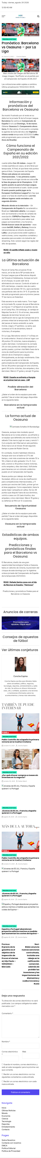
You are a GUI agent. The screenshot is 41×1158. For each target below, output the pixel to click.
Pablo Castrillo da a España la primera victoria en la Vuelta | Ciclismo (20, 740)
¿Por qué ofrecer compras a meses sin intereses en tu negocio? (20, 776)
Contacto (6, 1129)
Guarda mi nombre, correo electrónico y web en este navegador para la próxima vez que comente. (20, 1067)
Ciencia (5, 1118)
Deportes (6, 1124)
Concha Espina (21, 56)
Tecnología (6, 1121)
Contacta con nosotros (11, 1143)
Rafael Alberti (22, 781)
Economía (6, 1116)
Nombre (6, 1041)
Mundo (5, 1113)
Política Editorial (8, 1148)
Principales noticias (9, 39)
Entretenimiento (8, 1127)
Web (24, 1051)
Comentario (7, 1013)
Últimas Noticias (8, 1110)
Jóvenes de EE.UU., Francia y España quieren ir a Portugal (19, 812)
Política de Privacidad (11, 1151)
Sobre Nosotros (8, 1140)
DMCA (4, 1145)
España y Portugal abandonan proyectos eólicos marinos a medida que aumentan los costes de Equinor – (20, 931)
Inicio (4, 1108)
